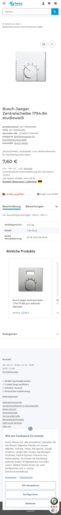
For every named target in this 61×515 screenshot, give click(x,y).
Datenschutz (26, 477)
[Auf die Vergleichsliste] (43, 44)
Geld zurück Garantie (12, 422)
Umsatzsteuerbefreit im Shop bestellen (21, 405)
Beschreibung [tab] (12, 206)
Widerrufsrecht (9, 409)
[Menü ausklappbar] (4, 2)
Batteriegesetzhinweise (13, 419)
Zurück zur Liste (12, 23)
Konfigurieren (30, 494)
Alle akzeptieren (30, 485)
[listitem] (30, 288)
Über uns (7, 426)
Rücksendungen (10, 412)
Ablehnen (30, 503)
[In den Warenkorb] (5, 36)
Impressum (10, 477)
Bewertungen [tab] (35, 206)
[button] (43, 3)
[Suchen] (54, 11)
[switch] (54, 510)
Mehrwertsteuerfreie (12, 402)
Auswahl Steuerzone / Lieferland (20, 181)
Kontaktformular (10, 371)
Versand (28, 168)
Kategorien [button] (10, 334)
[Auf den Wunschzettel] (51, 44)
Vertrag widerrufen (11, 416)
